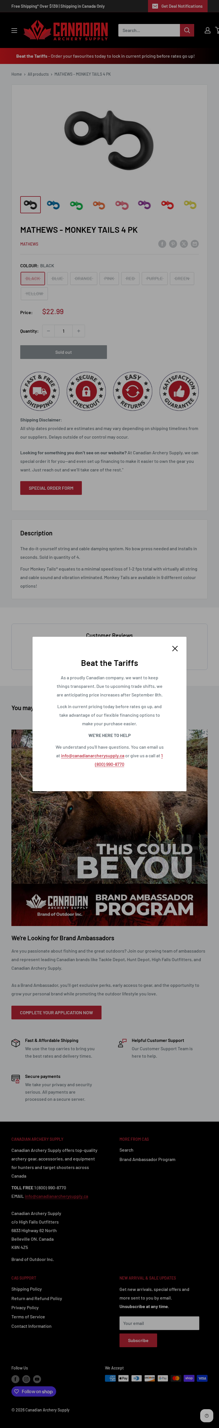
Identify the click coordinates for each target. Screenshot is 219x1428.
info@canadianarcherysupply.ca (92, 755)
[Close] (175, 648)
